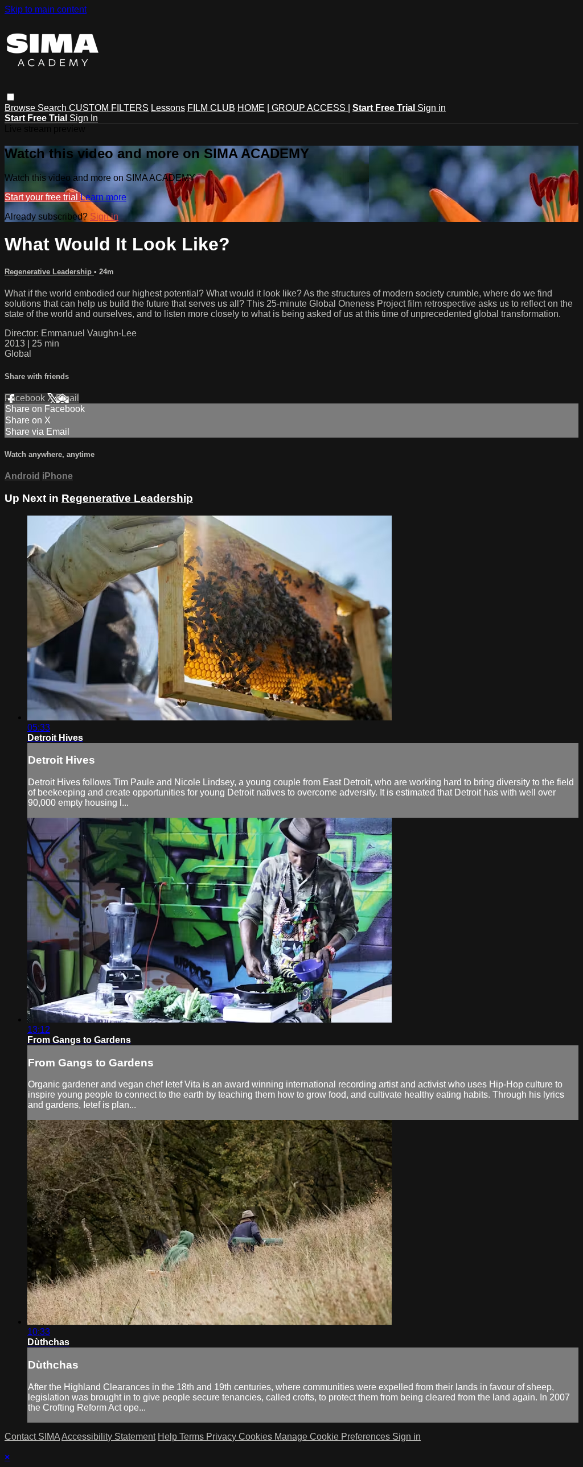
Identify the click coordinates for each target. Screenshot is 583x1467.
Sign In (83, 118)
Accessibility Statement (108, 1436)
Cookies (256, 1436)
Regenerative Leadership (49, 271)
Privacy (222, 1436)
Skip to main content (46, 9)
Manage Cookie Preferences (333, 1436)
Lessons (168, 108)
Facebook (26, 398)
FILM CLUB (211, 108)
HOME (251, 108)
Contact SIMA (32, 1436)
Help (168, 1436)
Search (53, 108)
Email (67, 398)
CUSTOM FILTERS (109, 108)
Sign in (431, 108)
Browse (21, 108)
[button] (10, 97)
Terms (192, 1436)
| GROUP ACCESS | (308, 108)
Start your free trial (42, 197)
